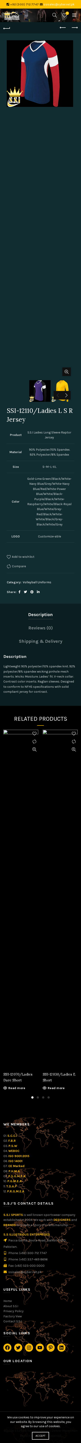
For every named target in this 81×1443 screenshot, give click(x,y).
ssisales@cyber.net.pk (59, 4)
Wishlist (67, 13)
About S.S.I (10, 1306)
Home (7, 1301)
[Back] (6, 27)
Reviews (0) (40, 628)
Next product (74, 27)
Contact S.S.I (12, 1321)
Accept (40, 1435)
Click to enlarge (66, 371)
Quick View (34, 749)
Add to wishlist (23, 557)
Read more (16, 1088)
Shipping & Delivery (40, 641)
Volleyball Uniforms (37, 582)
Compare (19, 566)
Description (40, 614)
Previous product (63, 27)
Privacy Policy (13, 1311)
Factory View (12, 1316)
